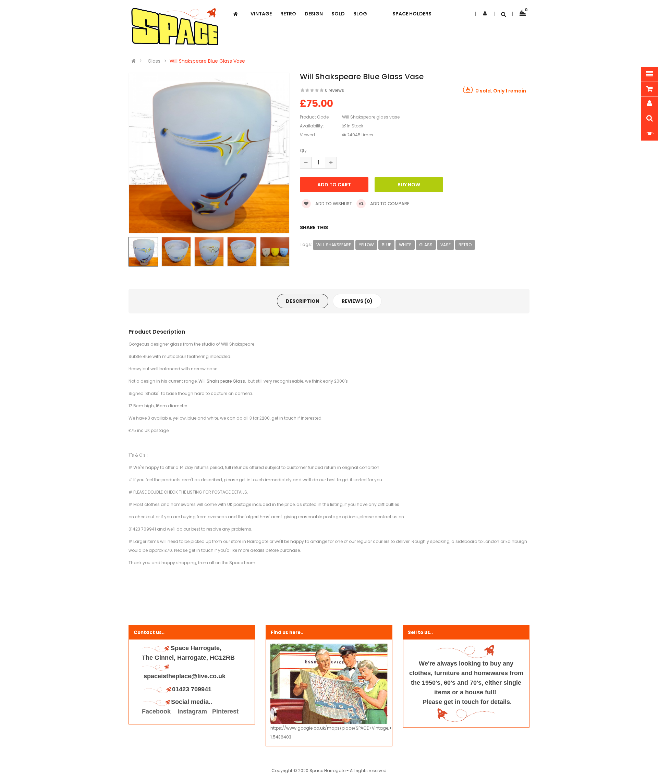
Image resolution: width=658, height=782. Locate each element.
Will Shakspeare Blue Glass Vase (207, 61)
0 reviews (334, 90)
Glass (154, 61)
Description (302, 301)
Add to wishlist (333, 203)
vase (445, 245)
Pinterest (225, 711)
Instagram (192, 711)
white (405, 245)
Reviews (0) (357, 301)
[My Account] (485, 13)
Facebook (157, 711)
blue (386, 245)
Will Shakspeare (333, 245)
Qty (303, 150)
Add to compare (389, 203)
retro (465, 245)
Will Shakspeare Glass (221, 381)
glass (425, 245)
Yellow (366, 245)
